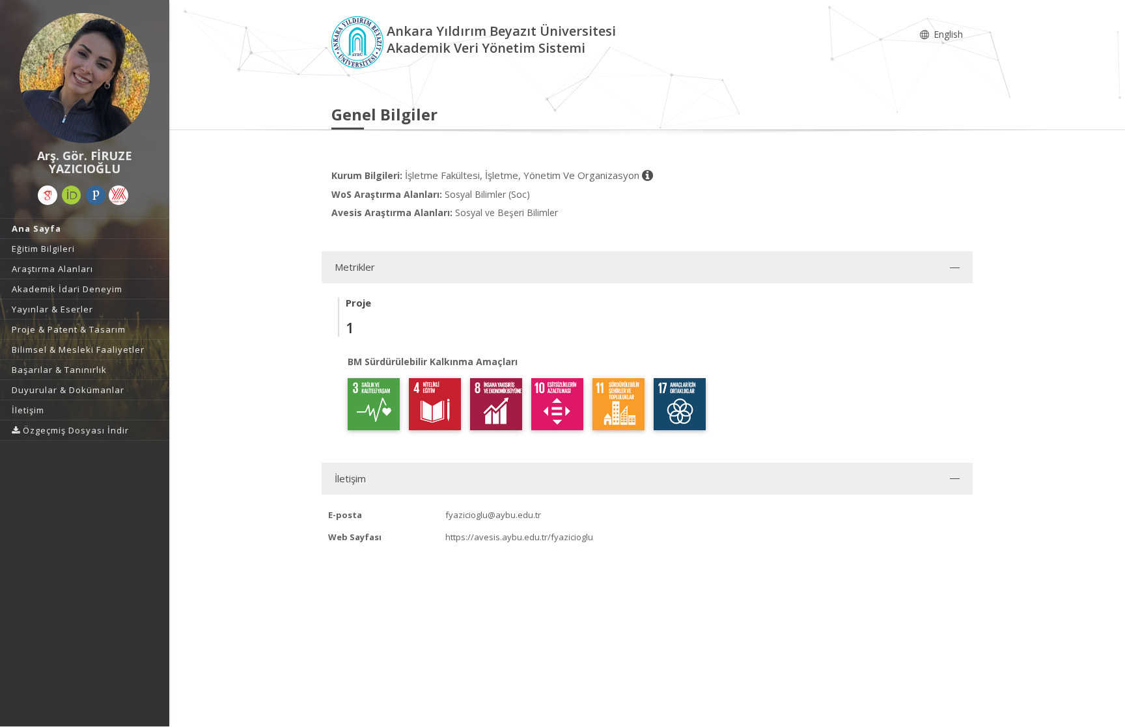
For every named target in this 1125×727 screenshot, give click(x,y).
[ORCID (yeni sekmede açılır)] (72, 195)
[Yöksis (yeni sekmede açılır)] (118, 195)
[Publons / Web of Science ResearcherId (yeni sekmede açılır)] (95, 195)
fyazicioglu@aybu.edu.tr (493, 515)
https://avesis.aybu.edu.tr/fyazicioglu (519, 537)
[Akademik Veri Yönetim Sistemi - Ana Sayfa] (359, 41)
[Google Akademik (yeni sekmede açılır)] (47, 195)
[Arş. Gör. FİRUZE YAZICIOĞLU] (84, 78)
